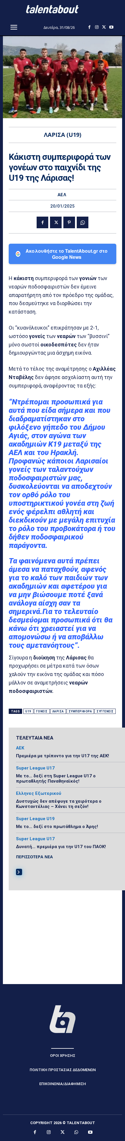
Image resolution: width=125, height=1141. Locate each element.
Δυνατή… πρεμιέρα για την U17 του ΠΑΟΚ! (61, 846)
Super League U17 (35, 768)
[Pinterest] (69, 222)
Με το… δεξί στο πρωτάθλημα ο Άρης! (57, 826)
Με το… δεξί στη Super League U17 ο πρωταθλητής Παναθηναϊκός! (56, 778)
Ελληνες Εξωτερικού (38, 793)
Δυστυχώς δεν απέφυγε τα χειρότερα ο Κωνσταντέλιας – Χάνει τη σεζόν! (58, 804)
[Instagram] (97, 27)
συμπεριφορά (80, 711)
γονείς (42, 711)
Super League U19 (35, 819)
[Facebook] (89, 27)
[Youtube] (111, 27)
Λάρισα (58, 711)
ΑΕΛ (62, 195)
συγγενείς (105, 711)
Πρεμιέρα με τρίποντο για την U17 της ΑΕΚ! (62, 755)
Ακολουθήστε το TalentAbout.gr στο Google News (67, 253)
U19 (28, 711)
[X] (104, 27)
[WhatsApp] (82, 222)
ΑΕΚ (20, 748)
